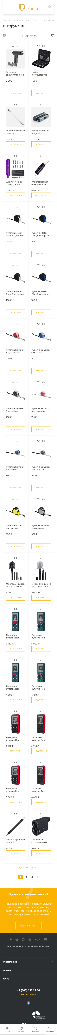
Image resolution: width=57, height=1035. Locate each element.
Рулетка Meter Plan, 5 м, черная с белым (15, 236)
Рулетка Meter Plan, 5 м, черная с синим (40, 236)
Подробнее (15, 93)
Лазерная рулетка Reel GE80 (38, 740)
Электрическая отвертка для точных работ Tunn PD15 (14, 185)
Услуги (7, 970)
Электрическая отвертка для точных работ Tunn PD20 (39, 185)
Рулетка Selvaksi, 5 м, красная (15, 351)
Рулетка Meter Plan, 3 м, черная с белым (15, 294)
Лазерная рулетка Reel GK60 (13, 689)
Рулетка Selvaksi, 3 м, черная (40, 468)
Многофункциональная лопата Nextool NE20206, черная (19, 587)
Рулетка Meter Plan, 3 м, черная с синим (40, 294)
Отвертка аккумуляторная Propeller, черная (15, 75)
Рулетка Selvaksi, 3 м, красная (40, 409)
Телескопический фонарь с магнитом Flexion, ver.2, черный (16, 134)
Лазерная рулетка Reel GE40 (38, 791)
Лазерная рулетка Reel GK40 (38, 689)
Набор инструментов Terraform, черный (39, 76)
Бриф (6, 978)
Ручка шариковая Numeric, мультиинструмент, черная (16, 843)
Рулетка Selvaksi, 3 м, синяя (15, 468)
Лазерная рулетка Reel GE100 (13, 740)
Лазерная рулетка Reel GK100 (13, 638)
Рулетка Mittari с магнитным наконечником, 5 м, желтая (15, 529)
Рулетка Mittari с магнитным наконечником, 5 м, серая (40, 529)
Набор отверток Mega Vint (40, 132)
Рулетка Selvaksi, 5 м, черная (15, 409)
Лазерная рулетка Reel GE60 (13, 791)
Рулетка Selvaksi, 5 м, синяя (40, 351)
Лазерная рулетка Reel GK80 (38, 638)
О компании (10, 961)
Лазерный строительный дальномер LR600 (39, 843)
